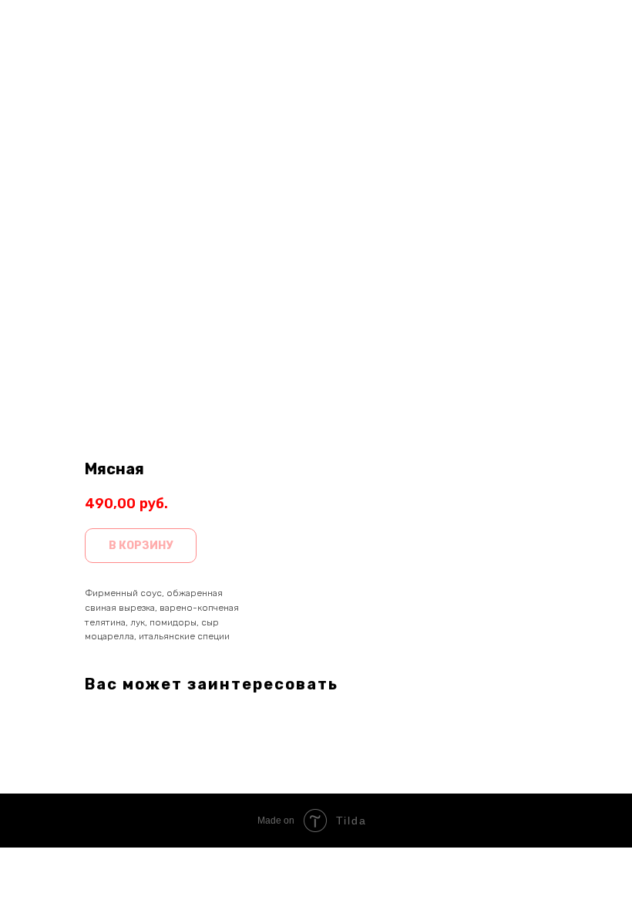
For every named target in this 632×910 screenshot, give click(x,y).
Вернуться (51, 22)
